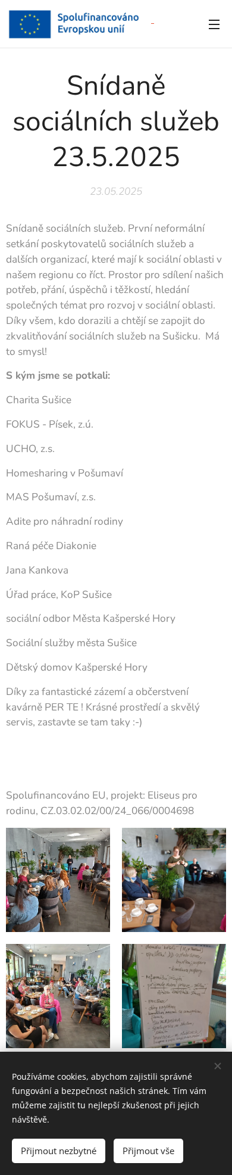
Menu (214, 24)
